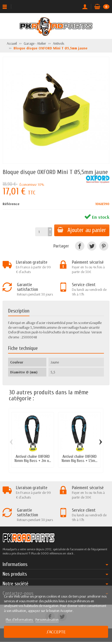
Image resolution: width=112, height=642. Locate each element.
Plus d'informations (20, 619)
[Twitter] (91, 246)
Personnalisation (47, 619)
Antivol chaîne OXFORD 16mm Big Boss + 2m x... (32, 458)
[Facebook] (79, 246)
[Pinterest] (103, 246)
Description (18, 311)
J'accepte (56, 632)
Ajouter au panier (86, 230)
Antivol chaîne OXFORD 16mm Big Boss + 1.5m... (79, 458)
